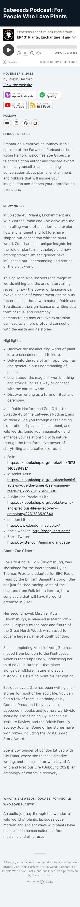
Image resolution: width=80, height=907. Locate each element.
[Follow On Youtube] (7, 123)
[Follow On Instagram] (16, 123)
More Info (71, 62)
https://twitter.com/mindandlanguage (38, 542)
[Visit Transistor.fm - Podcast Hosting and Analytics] (10, 62)
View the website (17, 85)
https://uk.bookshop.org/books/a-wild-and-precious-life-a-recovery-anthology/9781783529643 (40, 508)
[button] (46, 47)
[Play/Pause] (8, 35)
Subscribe (47, 62)
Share (58, 62)
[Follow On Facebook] (26, 123)
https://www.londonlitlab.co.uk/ (33, 525)
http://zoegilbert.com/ (51, 531)
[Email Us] (35, 123)
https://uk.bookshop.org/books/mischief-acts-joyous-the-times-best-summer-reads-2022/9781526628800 (42, 485)
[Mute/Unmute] (38, 53)
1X (25, 53)
